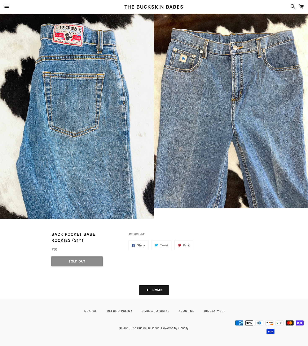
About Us (187, 311)
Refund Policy (119, 311)
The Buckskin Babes (154, 7)
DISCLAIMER (214, 311)
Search (91, 311)
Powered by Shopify (175, 328)
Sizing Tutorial (155, 311)
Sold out (77, 261)
